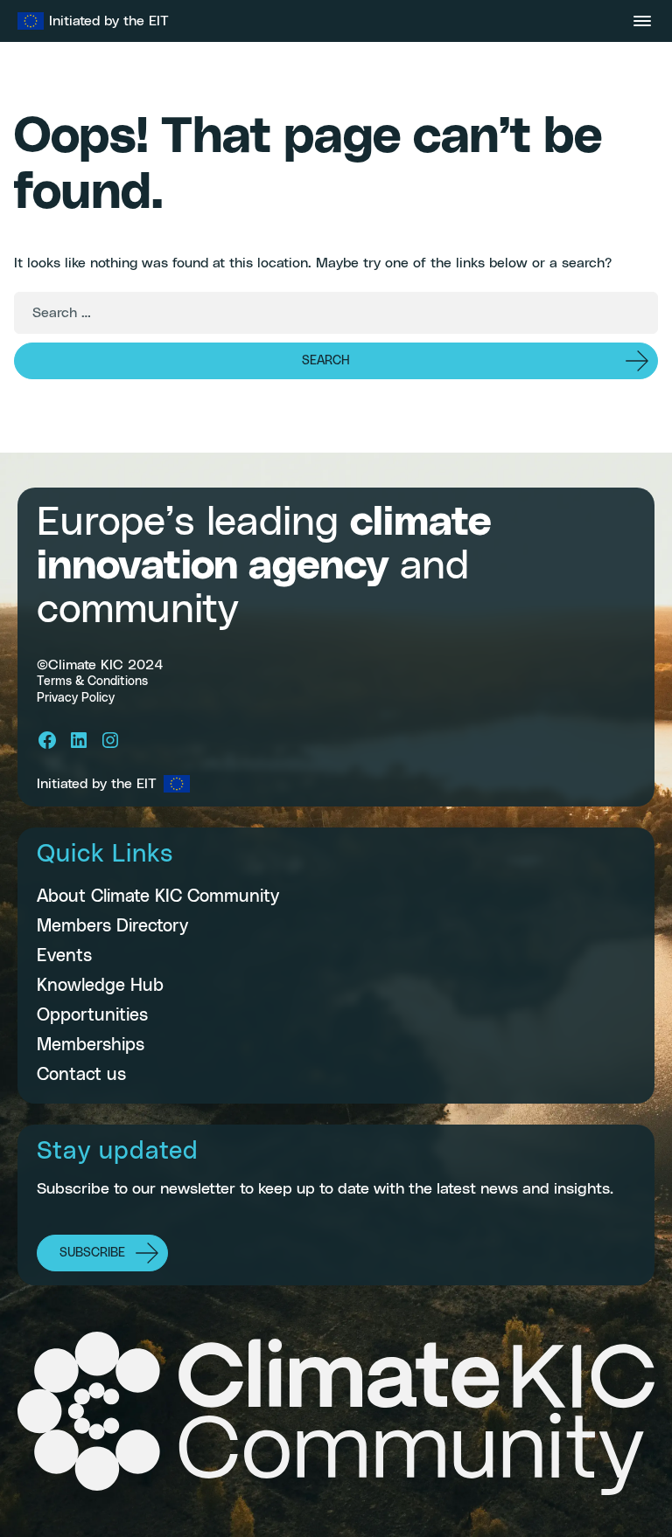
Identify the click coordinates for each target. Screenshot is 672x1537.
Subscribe (92, 1253)
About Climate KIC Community (158, 896)
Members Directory (112, 926)
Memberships (90, 1045)
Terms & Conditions (92, 681)
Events (64, 956)
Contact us (81, 1075)
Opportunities (92, 1015)
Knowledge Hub (100, 985)
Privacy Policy (76, 698)
